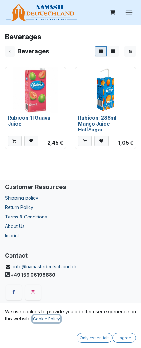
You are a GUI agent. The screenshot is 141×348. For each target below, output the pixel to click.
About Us (15, 226)
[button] (15, 141)
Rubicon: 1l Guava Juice (29, 121)
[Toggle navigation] (129, 12)
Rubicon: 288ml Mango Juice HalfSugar (97, 124)
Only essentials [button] (95, 337)
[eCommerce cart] (112, 12)
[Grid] (101, 51)
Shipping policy (21, 197)
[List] (113, 51)
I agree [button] (124, 337)
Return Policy (19, 207)
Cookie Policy (46, 318)
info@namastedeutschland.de (45, 266)
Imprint (12, 235)
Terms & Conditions (26, 216)
